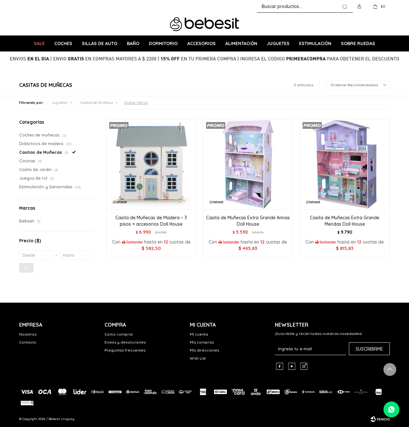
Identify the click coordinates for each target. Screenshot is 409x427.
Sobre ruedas (358, 43)
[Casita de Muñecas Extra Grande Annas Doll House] (248, 164)
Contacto (27, 342)
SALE (39, 43)
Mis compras (202, 342)
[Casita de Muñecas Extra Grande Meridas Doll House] (344, 164)
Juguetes (278, 43)
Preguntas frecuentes (124, 350)
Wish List (198, 358)
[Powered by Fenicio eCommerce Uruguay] (380, 419)
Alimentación (241, 43)
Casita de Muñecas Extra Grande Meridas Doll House (344, 221)
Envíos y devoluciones (125, 342)
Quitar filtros (136, 102)
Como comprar (118, 334)
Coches (63, 43)
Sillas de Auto (99, 43)
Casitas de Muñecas (96, 102)
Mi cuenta (199, 334)
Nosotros (27, 334)
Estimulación (315, 43)
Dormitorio (163, 43)
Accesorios (201, 43)
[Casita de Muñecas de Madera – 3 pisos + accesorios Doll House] (151, 164)
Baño (133, 43)
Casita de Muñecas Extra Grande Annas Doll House (248, 221)
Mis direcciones (204, 350)
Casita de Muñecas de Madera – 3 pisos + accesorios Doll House (151, 221)
